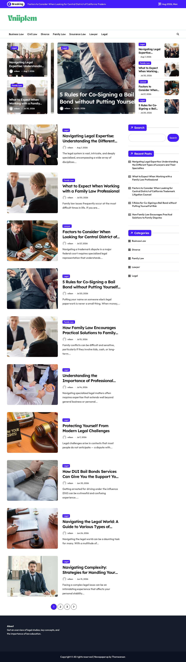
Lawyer (93, 34)
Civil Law (32, 34)
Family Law (59, 34)
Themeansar (118, 656)
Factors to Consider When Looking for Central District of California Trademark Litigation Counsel (89, 239)
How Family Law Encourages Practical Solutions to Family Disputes (89, 332)
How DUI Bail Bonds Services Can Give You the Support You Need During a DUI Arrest (90, 476)
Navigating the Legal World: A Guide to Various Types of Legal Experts (90, 526)
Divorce (45, 34)
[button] (132, 78)
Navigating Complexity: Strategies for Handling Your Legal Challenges (88, 572)
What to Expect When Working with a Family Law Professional (24, 103)
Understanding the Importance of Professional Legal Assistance (87, 380)
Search (139, 127)
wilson (17, 71)
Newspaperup (101, 656)
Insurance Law (77, 34)
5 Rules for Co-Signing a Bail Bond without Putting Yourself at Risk (92, 101)
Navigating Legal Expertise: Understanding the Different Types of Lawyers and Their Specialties (88, 143)
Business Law (16, 34)
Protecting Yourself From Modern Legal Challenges (85, 428)
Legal (104, 34)
